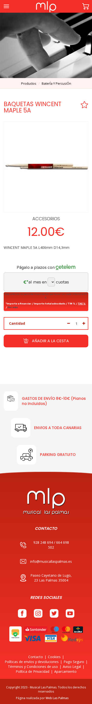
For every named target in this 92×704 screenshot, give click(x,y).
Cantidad (17, 323)
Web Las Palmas (57, 698)
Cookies (54, 656)
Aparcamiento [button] (65, 671)
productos (28, 83)
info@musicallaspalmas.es (51, 561)
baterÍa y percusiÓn (56, 83)
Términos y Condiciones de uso (33, 666)
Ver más (13, 307)
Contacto (35, 656)
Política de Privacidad (32, 671)
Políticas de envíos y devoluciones (32, 661)
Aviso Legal (72, 666)
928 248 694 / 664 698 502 (51, 545)
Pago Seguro (74, 661)
